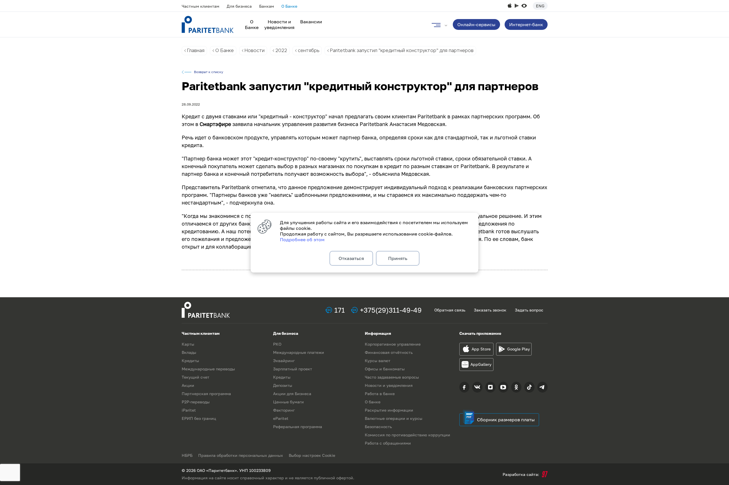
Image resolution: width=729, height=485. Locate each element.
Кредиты (190, 360)
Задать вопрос (529, 309)
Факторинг (284, 410)
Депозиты (282, 385)
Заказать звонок (490, 309)
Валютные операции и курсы (393, 418)
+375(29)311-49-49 (391, 310)
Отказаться (351, 258)
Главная (195, 50)
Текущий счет (195, 377)
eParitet (280, 418)
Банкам (266, 6)
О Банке (289, 6)
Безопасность (378, 426)
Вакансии (311, 21)
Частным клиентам (200, 6)
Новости (255, 50)
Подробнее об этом (302, 239)
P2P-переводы (196, 401)
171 (339, 310)
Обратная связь (449, 309)
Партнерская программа (206, 393)
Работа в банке (380, 393)
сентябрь (308, 50)
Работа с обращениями (388, 443)
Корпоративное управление (393, 344)
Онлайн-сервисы (476, 24)
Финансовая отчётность (389, 352)
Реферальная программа (297, 426)
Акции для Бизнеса (292, 393)
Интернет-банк (526, 24)
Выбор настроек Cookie (312, 455)
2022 (281, 50)
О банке (372, 401)
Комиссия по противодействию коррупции (407, 434)
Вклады (189, 352)
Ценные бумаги (288, 401)
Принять (397, 258)
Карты (188, 344)
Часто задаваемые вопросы (392, 377)
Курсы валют (377, 360)
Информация (378, 333)
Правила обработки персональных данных (240, 455)
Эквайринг (284, 360)
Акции (188, 385)
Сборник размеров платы (506, 419)
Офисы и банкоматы (385, 368)
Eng (540, 5)
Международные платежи (298, 352)
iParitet (189, 410)
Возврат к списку (208, 72)
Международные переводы (208, 368)
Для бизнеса (239, 6)
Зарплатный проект (292, 368)
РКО (277, 344)
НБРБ (187, 455)
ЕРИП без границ (199, 418)
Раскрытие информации (389, 410)
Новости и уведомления (279, 24)
